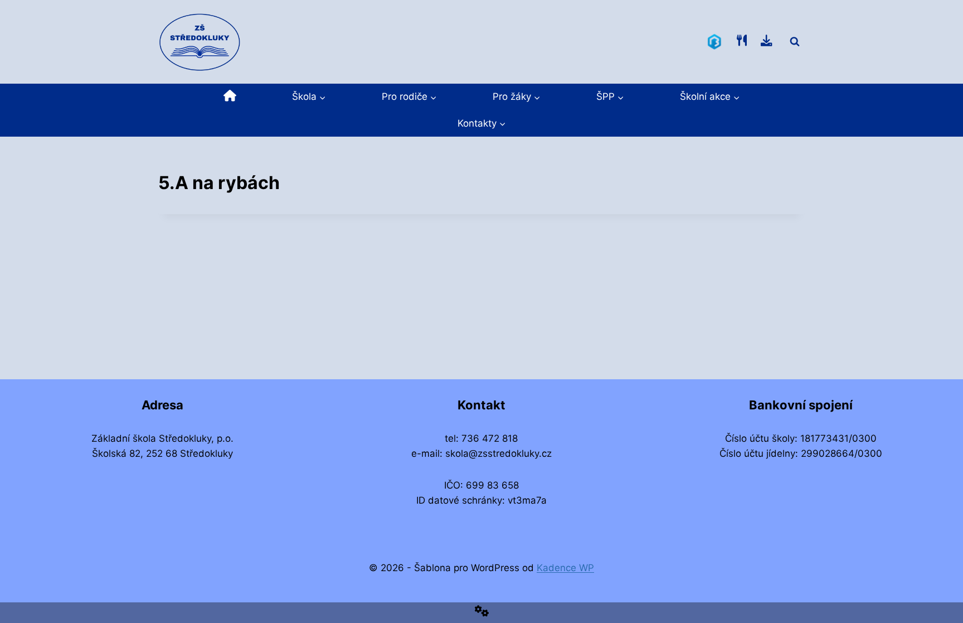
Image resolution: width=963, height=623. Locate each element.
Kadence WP (565, 567)
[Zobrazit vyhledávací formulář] (795, 42)
